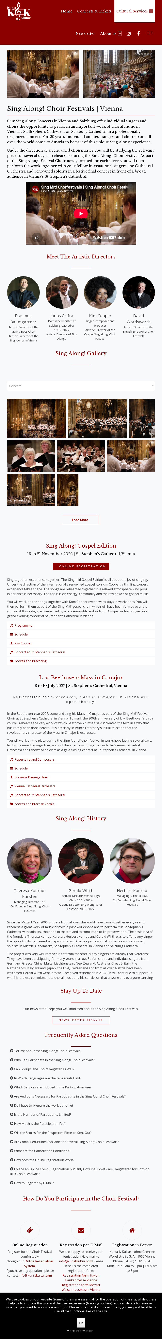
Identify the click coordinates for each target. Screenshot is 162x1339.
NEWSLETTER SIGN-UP (81, 1020)
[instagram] (129, 33)
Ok (81, 1323)
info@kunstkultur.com (35, 1275)
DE (150, 33)
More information (80, 1331)
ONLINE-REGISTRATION (81, 566)
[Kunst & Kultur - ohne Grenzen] (19, 11)
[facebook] (139, 33)
